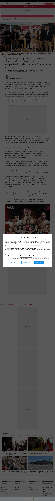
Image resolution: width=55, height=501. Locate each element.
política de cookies (36, 245)
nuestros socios (21, 239)
